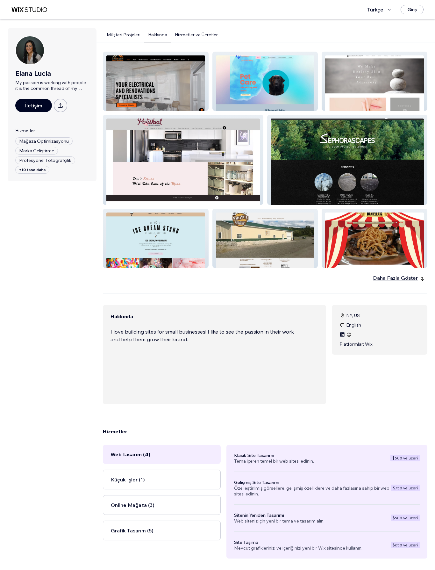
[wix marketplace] (29, 9)
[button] (156, 81)
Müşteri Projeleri (123, 35)
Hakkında (157, 35)
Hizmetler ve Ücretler (196, 35)
